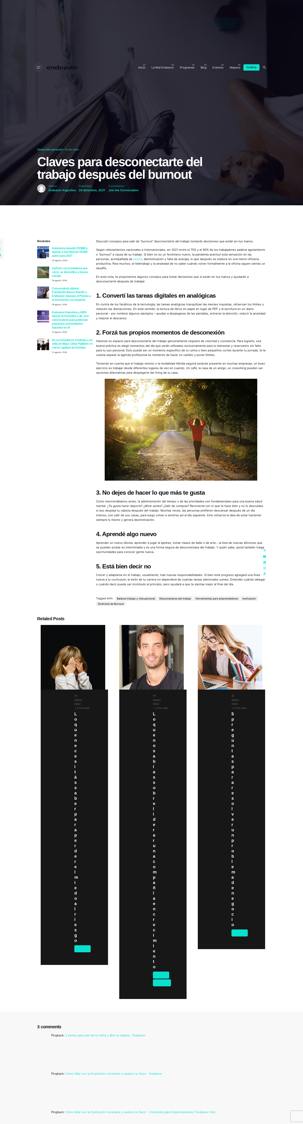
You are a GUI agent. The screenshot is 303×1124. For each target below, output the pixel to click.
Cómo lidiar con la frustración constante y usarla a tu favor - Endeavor (113, 1073)
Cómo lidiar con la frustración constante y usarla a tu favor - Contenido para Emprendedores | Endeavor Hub (140, 1112)
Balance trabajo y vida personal (136, 598)
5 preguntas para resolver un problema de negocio (233, 819)
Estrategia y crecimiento (162, 982)
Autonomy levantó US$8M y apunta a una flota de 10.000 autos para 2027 (69, 252)
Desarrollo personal (49, 149)
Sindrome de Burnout (111, 603)
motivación (249, 598)
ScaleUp (251, 67)
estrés (137, 259)
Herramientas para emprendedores (217, 598)
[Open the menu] (38, 67)
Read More (81, 958)
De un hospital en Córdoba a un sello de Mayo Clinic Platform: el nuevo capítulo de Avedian (72, 343)
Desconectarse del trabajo (175, 598)
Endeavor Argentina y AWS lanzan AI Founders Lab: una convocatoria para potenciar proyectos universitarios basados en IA (70, 320)
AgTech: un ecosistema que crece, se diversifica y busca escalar (70, 272)
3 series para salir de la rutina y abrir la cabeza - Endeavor (105, 1035)
